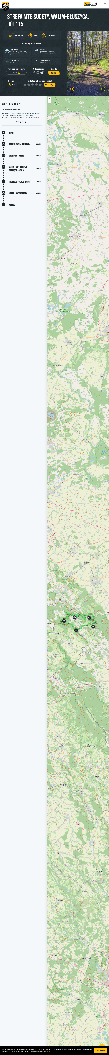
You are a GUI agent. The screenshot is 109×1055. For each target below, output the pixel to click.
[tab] (24, 132)
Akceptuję (101, 1050)
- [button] (49, 102)
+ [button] (49, 98)
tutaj (48, 1051)
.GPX (15, 72)
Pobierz (53, 73)
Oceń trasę (49, 85)
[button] (64, 621)
